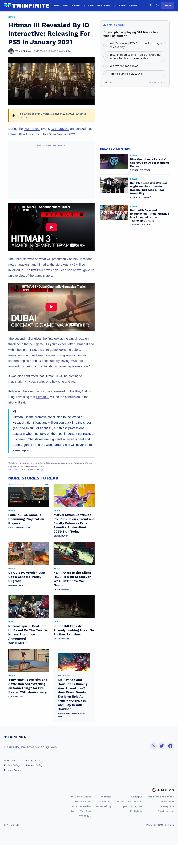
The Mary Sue (165, 806)
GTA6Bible (84, 816)
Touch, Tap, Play (81, 811)
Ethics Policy (12, 765)
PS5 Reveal (32, 128)
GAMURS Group (166, 825)
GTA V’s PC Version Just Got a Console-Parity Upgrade (27, 577)
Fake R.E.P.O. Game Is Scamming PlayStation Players (26, 519)
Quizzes (120, 5)
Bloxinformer (166, 811)
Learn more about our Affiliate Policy (25, 469)
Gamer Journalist (80, 806)
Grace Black (61, 536)
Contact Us (33, 760)
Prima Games (83, 801)
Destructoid (167, 801)
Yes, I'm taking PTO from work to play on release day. (136, 45)
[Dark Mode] (157, 5)
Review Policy (34, 765)
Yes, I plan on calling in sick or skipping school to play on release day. (135, 56)
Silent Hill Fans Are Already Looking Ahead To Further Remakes (74, 630)
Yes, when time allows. (124, 66)
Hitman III (15, 134)
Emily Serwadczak (19, 527)
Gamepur (136, 796)
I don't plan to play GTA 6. (126, 74)
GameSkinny (103, 806)
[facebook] (170, 745)
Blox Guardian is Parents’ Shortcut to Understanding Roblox (149, 163)
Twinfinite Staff (140, 170)
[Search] (150, 5)
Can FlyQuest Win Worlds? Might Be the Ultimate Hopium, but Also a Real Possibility (148, 188)
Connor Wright (17, 643)
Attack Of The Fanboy (161, 796)
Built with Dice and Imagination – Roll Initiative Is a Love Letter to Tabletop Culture (149, 215)
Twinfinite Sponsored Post (71, 715)
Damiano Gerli (16, 585)
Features (61, 5)
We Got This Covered (129, 801)
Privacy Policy (12, 770)
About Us (9, 760)
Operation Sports (132, 806)
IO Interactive (60, 128)
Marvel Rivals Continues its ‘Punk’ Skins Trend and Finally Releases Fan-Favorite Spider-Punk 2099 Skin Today (74, 523)
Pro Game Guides (80, 796)
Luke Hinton (15, 696)
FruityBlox (136, 811)
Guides (88, 5)
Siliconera (105, 801)
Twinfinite (105, 796)
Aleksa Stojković (140, 197)
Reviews (103, 5)
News (75, 5)
